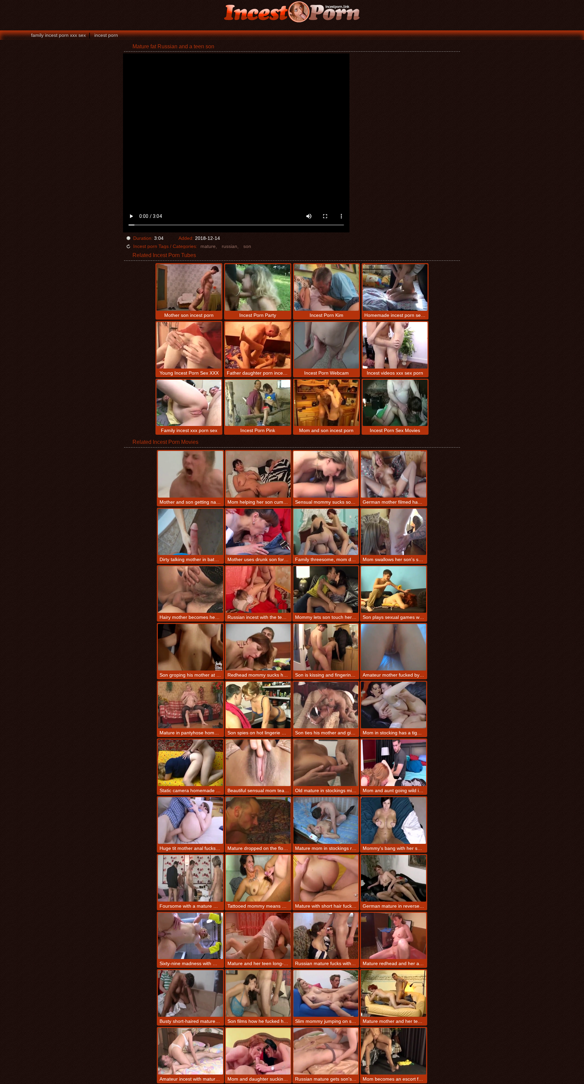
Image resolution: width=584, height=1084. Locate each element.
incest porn (106, 35)
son (247, 246)
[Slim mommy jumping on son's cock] (325, 993)
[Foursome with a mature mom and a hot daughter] (190, 878)
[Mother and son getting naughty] (190, 474)
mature (208, 246)
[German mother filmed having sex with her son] (393, 474)
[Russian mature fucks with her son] (325, 936)
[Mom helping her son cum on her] (258, 474)
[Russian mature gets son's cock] (325, 1051)
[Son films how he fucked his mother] (258, 993)
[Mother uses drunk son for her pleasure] (258, 532)
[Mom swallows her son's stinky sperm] (393, 532)
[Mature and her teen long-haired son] (258, 936)
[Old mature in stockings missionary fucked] (325, 762)
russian (229, 246)
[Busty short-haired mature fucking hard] (190, 993)
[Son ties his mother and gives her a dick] (325, 705)
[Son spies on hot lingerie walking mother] (258, 705)
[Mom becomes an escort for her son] (393, 1051)
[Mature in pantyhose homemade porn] (190, 705)
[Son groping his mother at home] (190, 647)
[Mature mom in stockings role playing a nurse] (325, 820)
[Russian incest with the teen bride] (258, 589)
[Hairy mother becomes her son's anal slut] (190, 589)
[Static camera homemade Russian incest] (190, 762)
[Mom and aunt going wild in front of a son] (393, 762)
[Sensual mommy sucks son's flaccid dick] (325, 474)
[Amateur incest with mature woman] (190, 1051)
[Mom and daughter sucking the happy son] (258, 1051)
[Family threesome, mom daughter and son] (325, 532)
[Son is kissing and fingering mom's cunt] (325, 647)
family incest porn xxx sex (58, 35)
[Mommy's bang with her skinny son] (393, 820)
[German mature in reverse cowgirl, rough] (393, 878)
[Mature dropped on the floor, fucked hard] (258, 820)
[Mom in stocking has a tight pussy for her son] (393, 705)
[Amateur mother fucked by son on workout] (393, 647)
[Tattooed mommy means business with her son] (258, 878)
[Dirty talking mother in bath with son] (190, 532)
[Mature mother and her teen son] (393, 993)
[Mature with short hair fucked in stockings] (325, 878)
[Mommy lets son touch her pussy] (325, 589)
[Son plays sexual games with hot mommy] (393, 589)
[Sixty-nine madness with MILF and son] (190, 936)
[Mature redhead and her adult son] (393, 936)
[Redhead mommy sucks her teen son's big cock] (258, 647)
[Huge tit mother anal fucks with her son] (190, 820)
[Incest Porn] (292, 12)
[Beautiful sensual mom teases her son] (258, 762)
